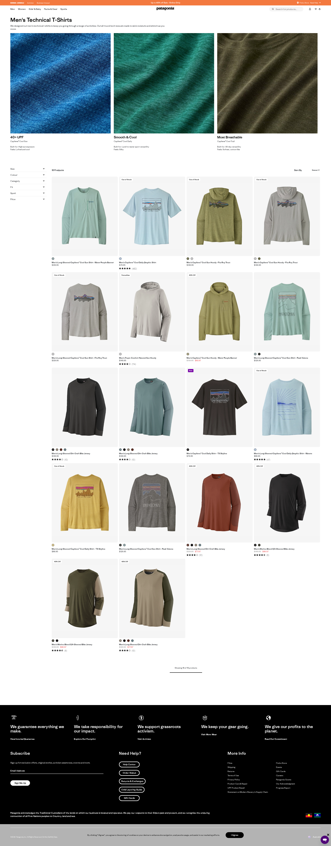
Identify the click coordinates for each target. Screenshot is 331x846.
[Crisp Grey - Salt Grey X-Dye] (192, 258)
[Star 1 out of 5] (120, 268)
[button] (28, 168)
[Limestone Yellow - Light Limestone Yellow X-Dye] (53, 545)
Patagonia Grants (283, 779)
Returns (231, 771)
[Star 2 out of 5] (122, 268)
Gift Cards (129, 798)
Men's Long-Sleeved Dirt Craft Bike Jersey (71, 453)
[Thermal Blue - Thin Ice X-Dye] (53, 258)
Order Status (129, 772)
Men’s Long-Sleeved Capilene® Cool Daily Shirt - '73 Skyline (78, 549)
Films (230, 763)
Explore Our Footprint (85, 739)
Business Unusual (43, 3)
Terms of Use (233, 775)
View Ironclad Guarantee (22, 739)
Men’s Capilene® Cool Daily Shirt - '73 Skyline (207, 453)
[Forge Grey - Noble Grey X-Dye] (259, 354)
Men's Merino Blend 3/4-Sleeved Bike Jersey (274, 549)
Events (279, 767)
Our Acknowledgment (285, 784)
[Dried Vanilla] (61, 449)
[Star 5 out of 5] (130, 268)
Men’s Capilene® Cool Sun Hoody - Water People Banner (212, 358)
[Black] (53, 449)
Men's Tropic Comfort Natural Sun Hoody (137, 358)
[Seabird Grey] (57, 449)
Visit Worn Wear (209, 734)
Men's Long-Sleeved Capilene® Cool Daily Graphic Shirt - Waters (283, 453)
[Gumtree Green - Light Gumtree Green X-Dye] (188, 354)
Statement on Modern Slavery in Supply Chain (248, 792)
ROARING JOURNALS (17, 3)
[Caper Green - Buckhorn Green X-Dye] (188, 258)
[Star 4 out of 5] (127, 268)
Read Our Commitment (276, 739)
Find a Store (281, 763)
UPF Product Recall (236, 788)
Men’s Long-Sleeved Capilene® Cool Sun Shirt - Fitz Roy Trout (79, 358)
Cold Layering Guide (131, 789)
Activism (30, 3)
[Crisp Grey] (120, 354)
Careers (279, 775)
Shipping (231, 767)
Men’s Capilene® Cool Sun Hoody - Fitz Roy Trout (208, 262)
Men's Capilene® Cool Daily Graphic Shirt (137, 262)
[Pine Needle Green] (259, 545)
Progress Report (283, 788)
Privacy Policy (234, 779)
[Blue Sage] (65, 449)
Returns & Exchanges (132, 781)
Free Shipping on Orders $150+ (165, 2)
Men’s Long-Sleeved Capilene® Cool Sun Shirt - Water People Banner (83, 262)
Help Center (129, 764)
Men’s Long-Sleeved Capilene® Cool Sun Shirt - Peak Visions (281, 358)
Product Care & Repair (237, 784)
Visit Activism (144, 739)
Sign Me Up (20, 783)
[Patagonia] (165, 9)
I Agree (234, 835)
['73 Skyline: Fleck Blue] (120, 258)
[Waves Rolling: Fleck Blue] (255, 449)
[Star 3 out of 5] (125, 268)
